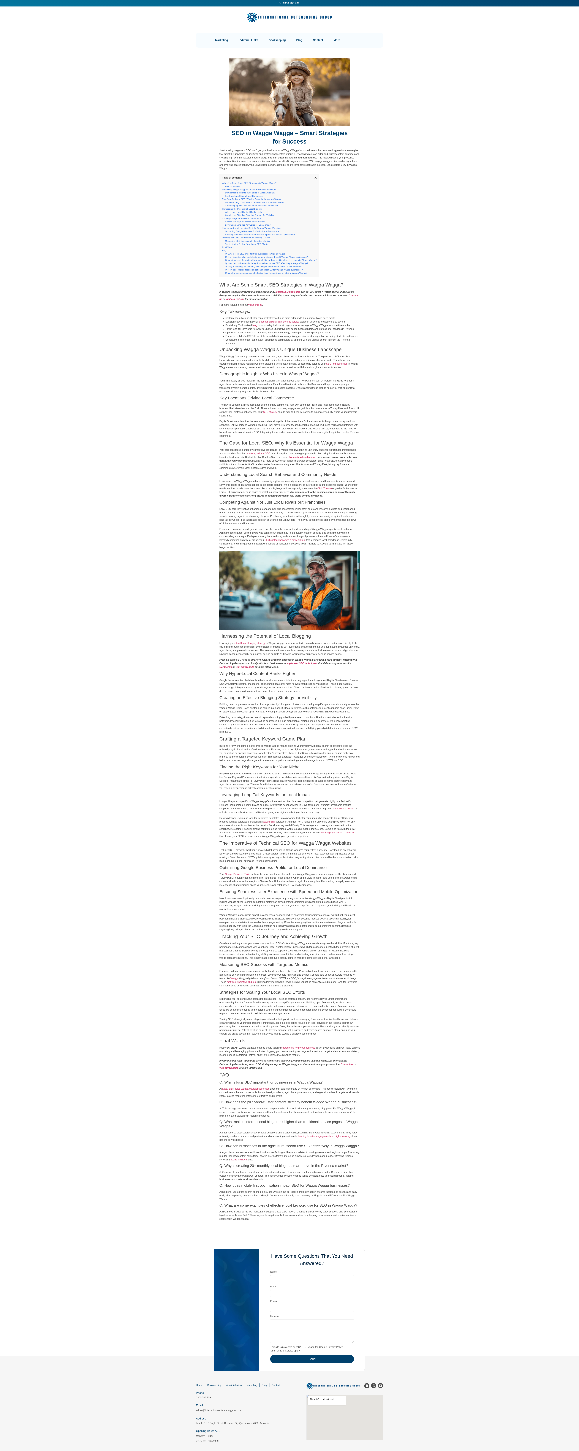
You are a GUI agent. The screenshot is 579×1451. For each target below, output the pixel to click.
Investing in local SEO (258, 453)
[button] (365, 40)
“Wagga (234, 978)
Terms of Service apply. (287, 1350)
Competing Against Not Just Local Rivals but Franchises (251, 205)
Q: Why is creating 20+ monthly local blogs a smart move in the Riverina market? (263, 266)
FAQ (224, 250)
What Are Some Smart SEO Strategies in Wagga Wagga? (249, 183)
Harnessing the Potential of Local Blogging (242, 209)
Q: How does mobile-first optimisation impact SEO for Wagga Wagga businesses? (264, 270)
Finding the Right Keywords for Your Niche (245, 221)
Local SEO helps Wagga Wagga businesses (245, 1088)
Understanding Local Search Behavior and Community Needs (254, 202)
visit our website (235, 299)
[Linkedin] (380, 1385)
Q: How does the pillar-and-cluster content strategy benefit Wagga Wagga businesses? (266, 257)
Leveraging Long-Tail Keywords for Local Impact (248, 225)
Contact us (225, 667)
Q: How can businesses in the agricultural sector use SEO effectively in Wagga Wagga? (266, 263)
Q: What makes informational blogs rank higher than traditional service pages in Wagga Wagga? (271, 260)
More (337, 40)
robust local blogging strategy (249, 643)
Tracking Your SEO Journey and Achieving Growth (246, 237)
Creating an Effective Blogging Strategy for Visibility (249, 215)
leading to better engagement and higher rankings (324, 1136)
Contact (318, 40)
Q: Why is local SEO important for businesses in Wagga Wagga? (255, 254)
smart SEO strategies (288, 292)
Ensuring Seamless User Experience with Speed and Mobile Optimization (260, 234)
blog (254, 325)
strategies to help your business (298, 1047)
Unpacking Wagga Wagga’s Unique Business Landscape (249, 189)
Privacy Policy (335, 1347)
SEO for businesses (336, 363)
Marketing (221, 40)
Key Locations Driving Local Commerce (244, 196)
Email (273, 1286)
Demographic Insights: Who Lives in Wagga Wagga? (250, 192)
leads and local (239, 1159)
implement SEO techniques (302, 663)
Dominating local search (302, 457)
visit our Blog (255, 305)
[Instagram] (373, 1385)
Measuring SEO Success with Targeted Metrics (247, 241)
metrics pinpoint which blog (241, 982)
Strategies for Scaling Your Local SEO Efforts (246, 244)
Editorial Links (248, 40)
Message (275, 1316)
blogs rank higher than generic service (279, 321)
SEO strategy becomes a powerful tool (285, 540)
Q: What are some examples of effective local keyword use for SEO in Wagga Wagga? (266, 273)
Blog (299, 40)
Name (273, 1272)
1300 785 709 (203, 1397)
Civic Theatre (324, 488)
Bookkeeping (277, 40)
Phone (273, 1301)
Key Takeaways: (232, 186)
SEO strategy (270, 412)
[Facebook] (366, 1385)
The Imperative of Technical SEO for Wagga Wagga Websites (251, 228)
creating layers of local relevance (338, 832)
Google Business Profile (238, 874)
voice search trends (343, 808)
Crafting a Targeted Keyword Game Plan (241, 218)
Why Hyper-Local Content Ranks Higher (244, 212)
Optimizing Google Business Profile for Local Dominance (252, 231)
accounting (269, 821)
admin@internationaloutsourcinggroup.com (219, 1410)
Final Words (228, 247)
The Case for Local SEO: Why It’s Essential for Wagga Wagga (251, 199)
